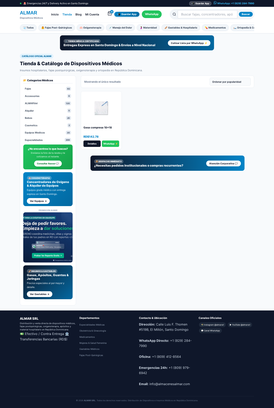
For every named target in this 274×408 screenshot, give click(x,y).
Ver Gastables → (39, 294)
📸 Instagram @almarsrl (212, 325)
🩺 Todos (28, 27)
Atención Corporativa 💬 (223, 163)
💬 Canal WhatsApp (210, 330)
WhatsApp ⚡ (110, 143)
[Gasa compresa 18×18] (101, 107)
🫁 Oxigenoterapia (90, 27)
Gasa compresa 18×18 (97, 127)
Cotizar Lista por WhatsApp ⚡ (189, 43)
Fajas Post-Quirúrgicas (91, 355)
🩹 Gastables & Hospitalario (180, 27)
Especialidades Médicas (92, 324)
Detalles (92, 143)
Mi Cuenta (92, 14)
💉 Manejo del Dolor (120, 27)
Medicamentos (87, 337)
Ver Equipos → (38, 200)
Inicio (55, 14)
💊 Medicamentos (215, 27)
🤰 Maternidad (148, 27)
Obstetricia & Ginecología (92, 330)
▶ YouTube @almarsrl (240, 325)
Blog (78, 14)
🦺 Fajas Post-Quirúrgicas (56, 27)
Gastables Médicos (89, 349)
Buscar (246, 14)
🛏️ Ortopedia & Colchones (248, 27)
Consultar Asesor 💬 (48, 163)
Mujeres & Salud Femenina (93, 343)
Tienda (67, 14)
